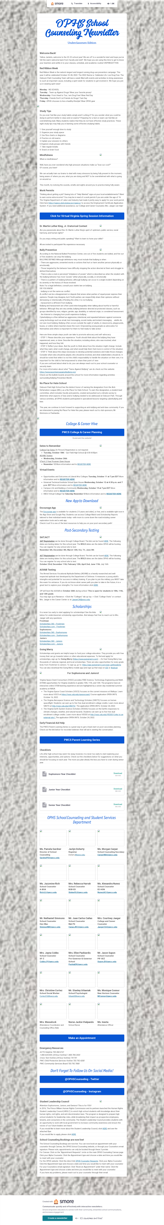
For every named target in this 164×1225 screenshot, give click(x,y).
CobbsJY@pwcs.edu (49, 961)
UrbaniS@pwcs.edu (77, 996)
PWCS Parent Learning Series (82, 739)
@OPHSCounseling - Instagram (82, 1091)
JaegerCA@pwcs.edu (81, 599)
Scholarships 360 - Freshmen (52, 624)
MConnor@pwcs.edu (107, 996)
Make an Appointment (82, 1038)
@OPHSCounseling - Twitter (82, 1079)
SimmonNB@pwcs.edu (50, 927)
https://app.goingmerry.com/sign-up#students (101, 665)
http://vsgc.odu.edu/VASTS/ (64, 706)
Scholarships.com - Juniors (51, 644)
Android (114, 668)
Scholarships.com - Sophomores (54, 635)
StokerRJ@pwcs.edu (78, 892)
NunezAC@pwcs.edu (107, 892)
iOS (106, 668)
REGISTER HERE (84, 464)
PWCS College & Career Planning (82, 432)
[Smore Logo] (57, 4)
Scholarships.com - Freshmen (52, 627)
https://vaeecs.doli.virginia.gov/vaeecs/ (64, 203)
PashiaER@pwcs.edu (78, 964)
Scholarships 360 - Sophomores (53, 632)
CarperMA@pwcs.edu (107, 855)
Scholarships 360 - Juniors (51, 641)
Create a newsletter (57, 1218)
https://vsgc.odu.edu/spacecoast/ (75, 694)
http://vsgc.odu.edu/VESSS (101, 714)
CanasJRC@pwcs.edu (79, 927)
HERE (106, 541)
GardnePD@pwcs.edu (49, 858)
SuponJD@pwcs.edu (107, 961)
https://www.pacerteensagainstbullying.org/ (58, 372)
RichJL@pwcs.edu (48, 892)
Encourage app (49, 512)
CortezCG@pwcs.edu (49, 996)
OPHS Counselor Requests (87, 1161)
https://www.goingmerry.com (85, 659)
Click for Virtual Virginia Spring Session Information (82, 216)
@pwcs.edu (80, 855)
